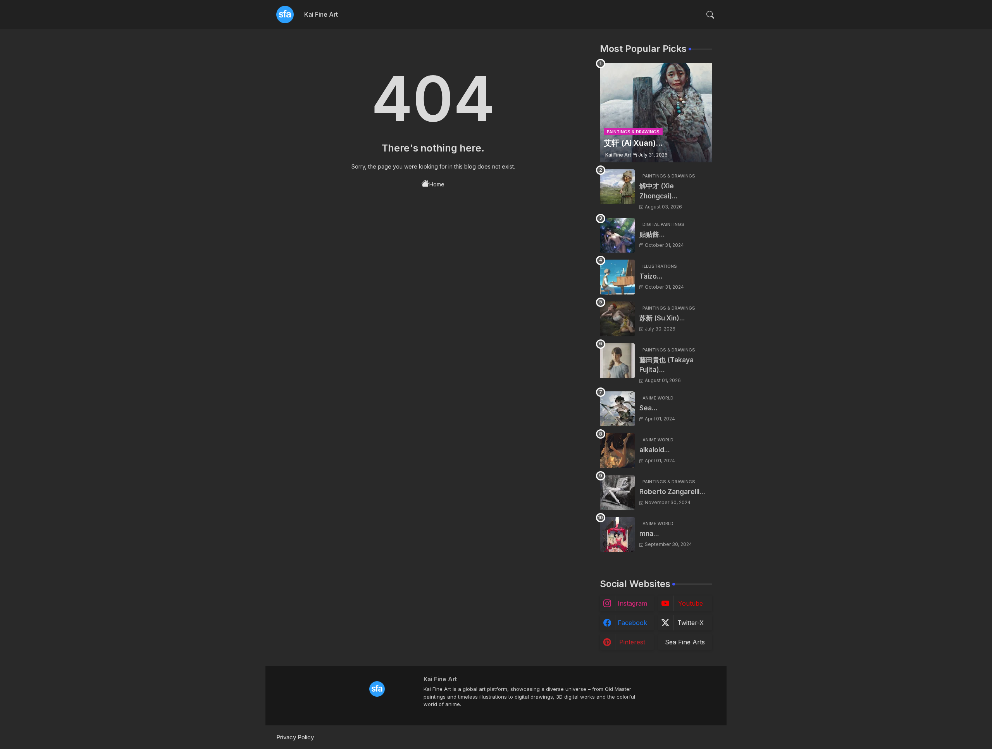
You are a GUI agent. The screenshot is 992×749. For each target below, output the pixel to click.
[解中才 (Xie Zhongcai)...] (617, 186)
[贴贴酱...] (617, 235)
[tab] (321, 14)
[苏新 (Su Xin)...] (617, 318)
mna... (649, 533)
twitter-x (690, 623)
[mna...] (617, 534)
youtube (690, 603)
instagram (632, 603)
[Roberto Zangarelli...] (617, 492)
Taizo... (651, 276)
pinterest (632, 642)
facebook (632, 623)
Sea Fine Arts (685, 642)
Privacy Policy (295, 737)
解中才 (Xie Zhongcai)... (658, 191)
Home (436, 184)
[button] (710, 14)
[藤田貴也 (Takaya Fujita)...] (617, 360)
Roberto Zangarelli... (672, 492)
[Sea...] (617, 408)
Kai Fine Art (321, 14)
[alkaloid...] (617, 450)
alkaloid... (654, 450)
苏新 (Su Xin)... (662, 318)
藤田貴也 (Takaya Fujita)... (666, 365)
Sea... (648, 408)
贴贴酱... (652, 234)
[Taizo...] (617, 277)
